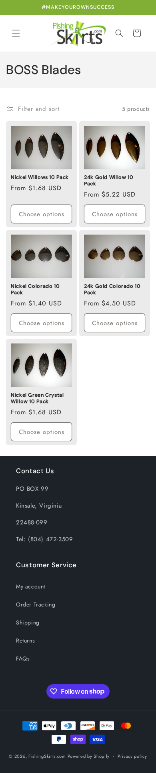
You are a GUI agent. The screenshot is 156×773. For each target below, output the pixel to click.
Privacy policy (132, 756)
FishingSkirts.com (47, 756)
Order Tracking (35, 604)
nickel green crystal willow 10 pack (37, 398)
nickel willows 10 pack (40, 177)
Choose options (41, 214)
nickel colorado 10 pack (35, 289)
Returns (25, 640)
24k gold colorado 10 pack (112, 289)
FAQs (23, 659)
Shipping (28, 622)
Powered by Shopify (89, 756)
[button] (16, 33)
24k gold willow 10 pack (108, 180)
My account (30, 586)
